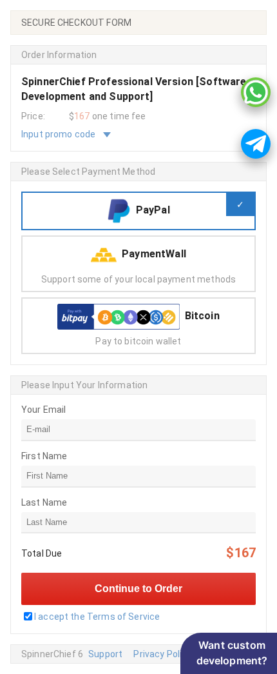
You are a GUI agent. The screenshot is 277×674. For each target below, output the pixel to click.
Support (105, 654)
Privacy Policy (162, 654)
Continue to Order (138, 588)
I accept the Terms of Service (97, 616)
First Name (44, 456)
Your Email (43, 409)
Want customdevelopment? (232, 653)
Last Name (44, 502)
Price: (33, 116)
